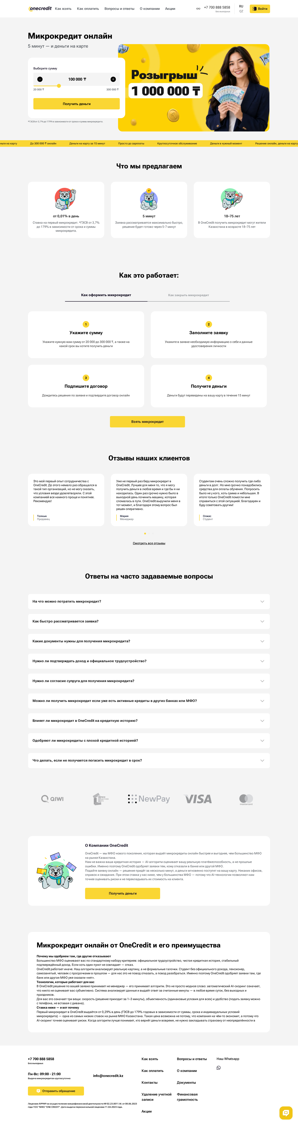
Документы (186, 1082)
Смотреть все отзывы (149, 543)
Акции (170, 9)
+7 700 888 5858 (217, 7)
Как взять (63, 9)
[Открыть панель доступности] (198, 8)
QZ (241, 11)
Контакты (150, 1082)
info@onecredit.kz (108, 1076)
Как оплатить (88, 9)
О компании (150, 9)
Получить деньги (123, 893)
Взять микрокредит (147, 422)
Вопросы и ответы (119, 9)
